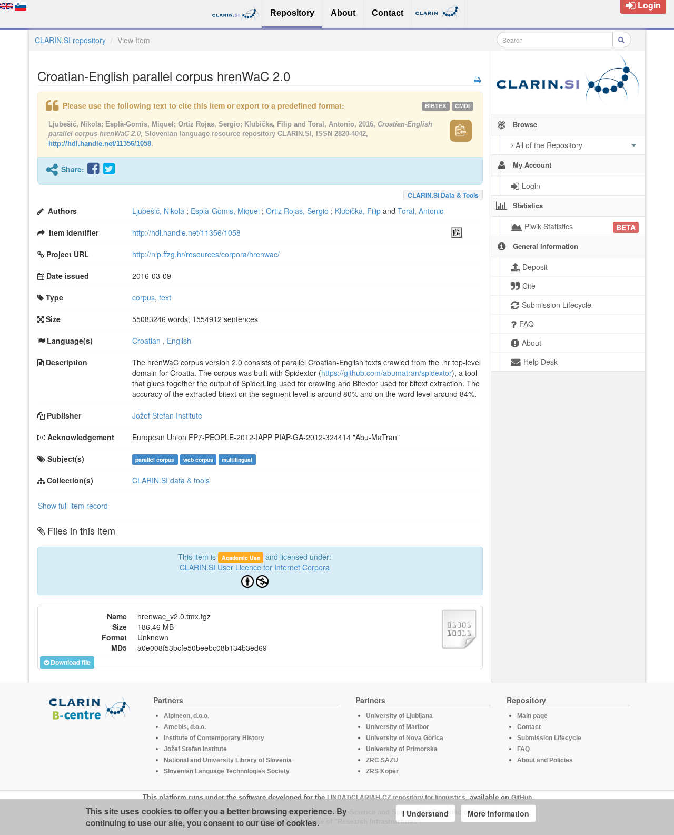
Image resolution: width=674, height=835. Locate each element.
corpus (143, 297)
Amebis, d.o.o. (185, 727)
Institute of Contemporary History (214, 738)
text (165, 297)
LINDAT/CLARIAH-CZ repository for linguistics (396, 797)
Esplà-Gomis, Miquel (225, 211)
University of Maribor (397, 727)
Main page (532, 716)
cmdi (462, 106)
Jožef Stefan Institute (167, 415)
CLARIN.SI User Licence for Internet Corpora (255, 567)
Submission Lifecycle (549, 738)
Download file (71, 662)
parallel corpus (154, 459)
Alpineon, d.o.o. (186, 716)
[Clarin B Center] (91, 708)
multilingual (237, 459)
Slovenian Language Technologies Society (227, 771)
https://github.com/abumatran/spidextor (386, 372)
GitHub (521, 797)
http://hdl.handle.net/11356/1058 (99, 144)
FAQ (523, 749)
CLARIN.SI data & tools (443, 195)
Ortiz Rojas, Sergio (297, 211)
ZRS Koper (382, 771)
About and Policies (545, 760)
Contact (529, 727)
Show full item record (73, 505)
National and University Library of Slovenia (228, 760)
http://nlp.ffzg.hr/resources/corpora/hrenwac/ (206, 254)
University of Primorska (402, 749)
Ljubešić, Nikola (158, 211)
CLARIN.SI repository (70, 40)
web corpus (198, 459)
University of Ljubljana (399, 716)
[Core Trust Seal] (91, 750)
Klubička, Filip (358, 211)
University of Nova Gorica (404, 738)
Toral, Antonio (421, 211)
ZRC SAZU (382, 760)
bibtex (435, 106)
